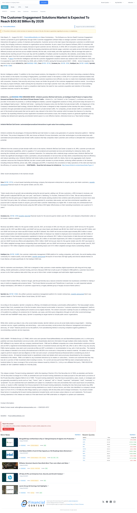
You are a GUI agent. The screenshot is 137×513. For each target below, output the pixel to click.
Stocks (12, 7)
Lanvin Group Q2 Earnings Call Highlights (34, 486)
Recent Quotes (105, 2)
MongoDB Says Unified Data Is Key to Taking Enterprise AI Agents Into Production (47, 439)
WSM (46, 468)
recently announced (38, 256)
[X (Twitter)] (103, 503)
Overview (12, 11)
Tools (26, 7)
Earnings (44, 457)
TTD (57, 457)
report (11, 58)
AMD (84, 444)
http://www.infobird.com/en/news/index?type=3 (77, 165)
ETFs (19, 7)
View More (77, 434)
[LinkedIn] (110, 503)
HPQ (45, 480)
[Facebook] (107, 503)
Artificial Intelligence (34, 445)
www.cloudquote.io (73, 501)
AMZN (84, 439)
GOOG (84, 449)
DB (51, 457)
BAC (84, 446)
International (34, 11)
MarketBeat (23, 445)
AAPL (84, 442)
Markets (5, 7)
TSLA (84, 460)
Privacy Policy (69, 504)
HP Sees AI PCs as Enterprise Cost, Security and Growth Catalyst (41, 474)
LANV (41, 492)
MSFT (84, 453)
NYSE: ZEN (65, 63)
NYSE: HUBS (84, 63)
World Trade (37, 468)
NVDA (84, 455)
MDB (45, 445)
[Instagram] (114, 503)
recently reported (24, 216)
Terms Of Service (79, 504)
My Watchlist (118, 2)
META (84, 451)
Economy (32, 468)
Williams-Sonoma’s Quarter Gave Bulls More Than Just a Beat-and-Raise (44, 463)
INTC (54, 457)
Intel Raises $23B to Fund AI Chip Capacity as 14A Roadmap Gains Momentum (46, 451)
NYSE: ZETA (46, 63)
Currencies (26, 11)
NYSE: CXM (7, 65)
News (19, 11)
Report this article (8, 429)
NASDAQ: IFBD (32, 63)
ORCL (84, 458)
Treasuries (43, 11)
